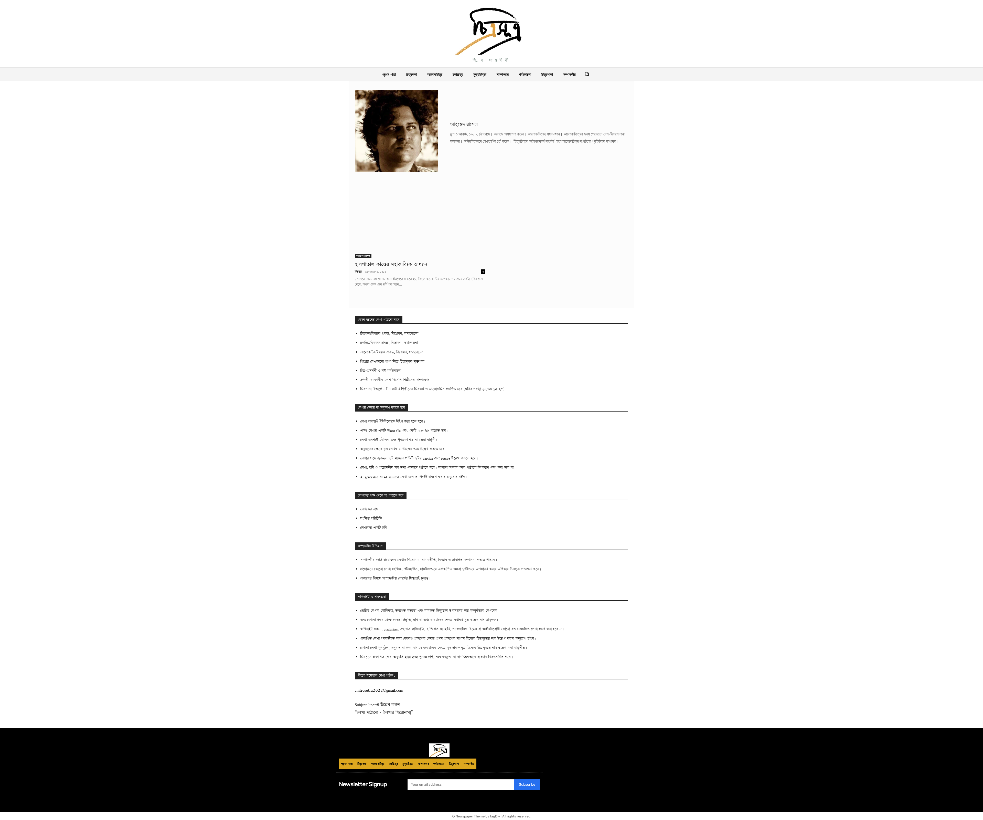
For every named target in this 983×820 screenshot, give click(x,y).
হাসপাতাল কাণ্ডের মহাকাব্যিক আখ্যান (391, 264)
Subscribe (527, 784)
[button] (587, 74)
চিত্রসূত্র (358, 272)
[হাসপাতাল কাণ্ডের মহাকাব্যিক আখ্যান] (420, 225)
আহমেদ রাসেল (363, 256)
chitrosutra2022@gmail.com (379, 690)
